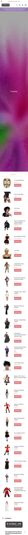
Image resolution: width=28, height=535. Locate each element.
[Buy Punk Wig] (7, 211)
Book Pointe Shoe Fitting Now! (14, 1)
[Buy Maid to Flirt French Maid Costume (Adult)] (7, 379)
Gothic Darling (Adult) (20, 461)
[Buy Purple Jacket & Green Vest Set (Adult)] (7, 351)
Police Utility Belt (18, 194)
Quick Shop (17, 213)
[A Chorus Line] (5, 5)
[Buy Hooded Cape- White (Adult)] (7, 295)
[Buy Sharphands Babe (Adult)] (7, 393)
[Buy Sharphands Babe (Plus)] (7, 478)
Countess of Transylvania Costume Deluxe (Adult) (20, 334)
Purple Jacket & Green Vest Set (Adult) (20, 347)
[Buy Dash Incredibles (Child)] (7, 407)
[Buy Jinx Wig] (7, 253)
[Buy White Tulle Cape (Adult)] (7, 506)
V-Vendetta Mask (19, 180)
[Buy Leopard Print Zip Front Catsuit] (7, 267)
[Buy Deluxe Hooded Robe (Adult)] (7, 323)
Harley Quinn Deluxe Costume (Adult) (19, 278)
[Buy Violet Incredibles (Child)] (7, 449)
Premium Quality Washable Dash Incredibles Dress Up (19, 489)
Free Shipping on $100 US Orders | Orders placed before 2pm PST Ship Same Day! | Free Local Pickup (14, 9)
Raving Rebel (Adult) (20, 236)
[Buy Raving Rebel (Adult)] (7, 239)
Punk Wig (16, 208)
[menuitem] (16, 5)
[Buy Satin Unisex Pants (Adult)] (7, 421)
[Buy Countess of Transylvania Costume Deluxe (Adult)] (7, 337)
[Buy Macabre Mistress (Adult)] (7, 309)
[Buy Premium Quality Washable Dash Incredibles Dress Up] (7, 492)
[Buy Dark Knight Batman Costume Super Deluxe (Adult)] (7, 225)
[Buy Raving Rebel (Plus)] (7, 435)
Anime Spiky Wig (19, 363)
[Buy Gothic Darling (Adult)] (7, 463)
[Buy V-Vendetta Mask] (7, 183)
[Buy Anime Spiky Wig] (7, 365)
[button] (1, 1)
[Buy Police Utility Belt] (7, 197)
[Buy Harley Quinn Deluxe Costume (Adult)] (7, 281)
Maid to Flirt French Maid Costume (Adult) (20, 376)
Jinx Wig (16, 250)
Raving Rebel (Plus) (19, 433)
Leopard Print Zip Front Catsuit (19, 264)
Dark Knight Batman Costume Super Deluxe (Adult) (19, 222)
